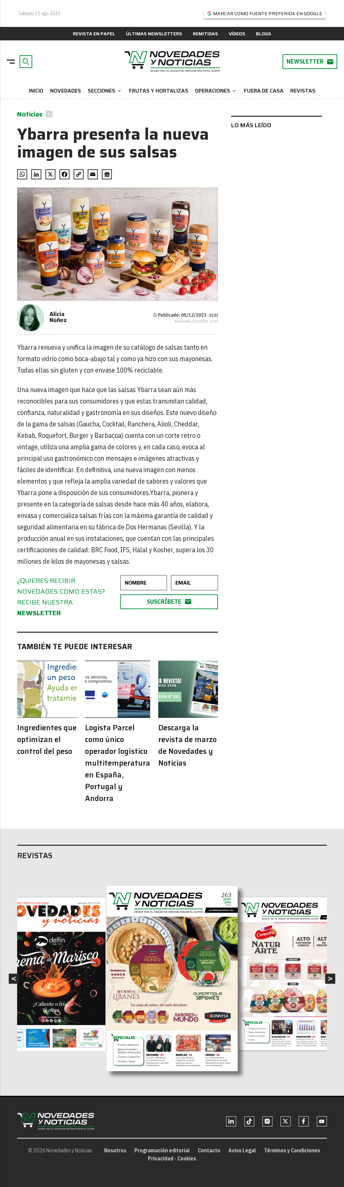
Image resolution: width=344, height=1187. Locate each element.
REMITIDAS (205, 33)
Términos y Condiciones (292, 1150)
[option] (172, 979)
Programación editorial (162, 1150)
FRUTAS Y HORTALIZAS (158, 90)
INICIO (36, 90)
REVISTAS (302, 90)
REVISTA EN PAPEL (94, 33)
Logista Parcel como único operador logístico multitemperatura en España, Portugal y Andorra (117, 763)
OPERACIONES (216, 90)
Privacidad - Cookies (172, 1158)
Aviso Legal (242, 1150)
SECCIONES (105, 90)
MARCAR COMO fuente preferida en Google (267, 13)
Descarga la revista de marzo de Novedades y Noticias (187, 745)
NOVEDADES (65, 90)
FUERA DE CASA (264, 90)
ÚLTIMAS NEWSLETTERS (154, 33)
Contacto (209, 1150)
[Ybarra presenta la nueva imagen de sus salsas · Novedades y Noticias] (172, 61)
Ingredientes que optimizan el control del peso (47, 739)
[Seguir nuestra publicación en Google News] (107, 174)
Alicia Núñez (58, 317)
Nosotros (115, 1150)
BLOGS (263, 33)
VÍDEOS (237, 33)
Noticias (29, 114)
